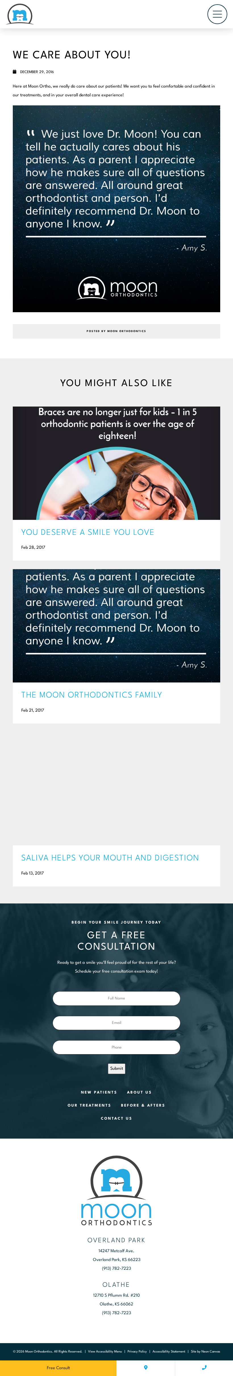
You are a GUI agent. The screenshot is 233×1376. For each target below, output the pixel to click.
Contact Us (116, 1118)
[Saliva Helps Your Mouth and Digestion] (116, 788)
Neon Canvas (210, 1351)
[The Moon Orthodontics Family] (116, 625)
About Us (139, 1092)
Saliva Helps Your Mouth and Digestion (110, 858)
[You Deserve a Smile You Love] (116, 463)
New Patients (99, 1092)
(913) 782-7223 (116, 1269)
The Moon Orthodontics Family (92, 695)
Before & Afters (143, 1105)
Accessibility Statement (169, 1351)
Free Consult (58, 1368)
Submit (116, 1069)
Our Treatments (89, 1105)
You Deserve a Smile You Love (88, 533)
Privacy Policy (137, 1351)
